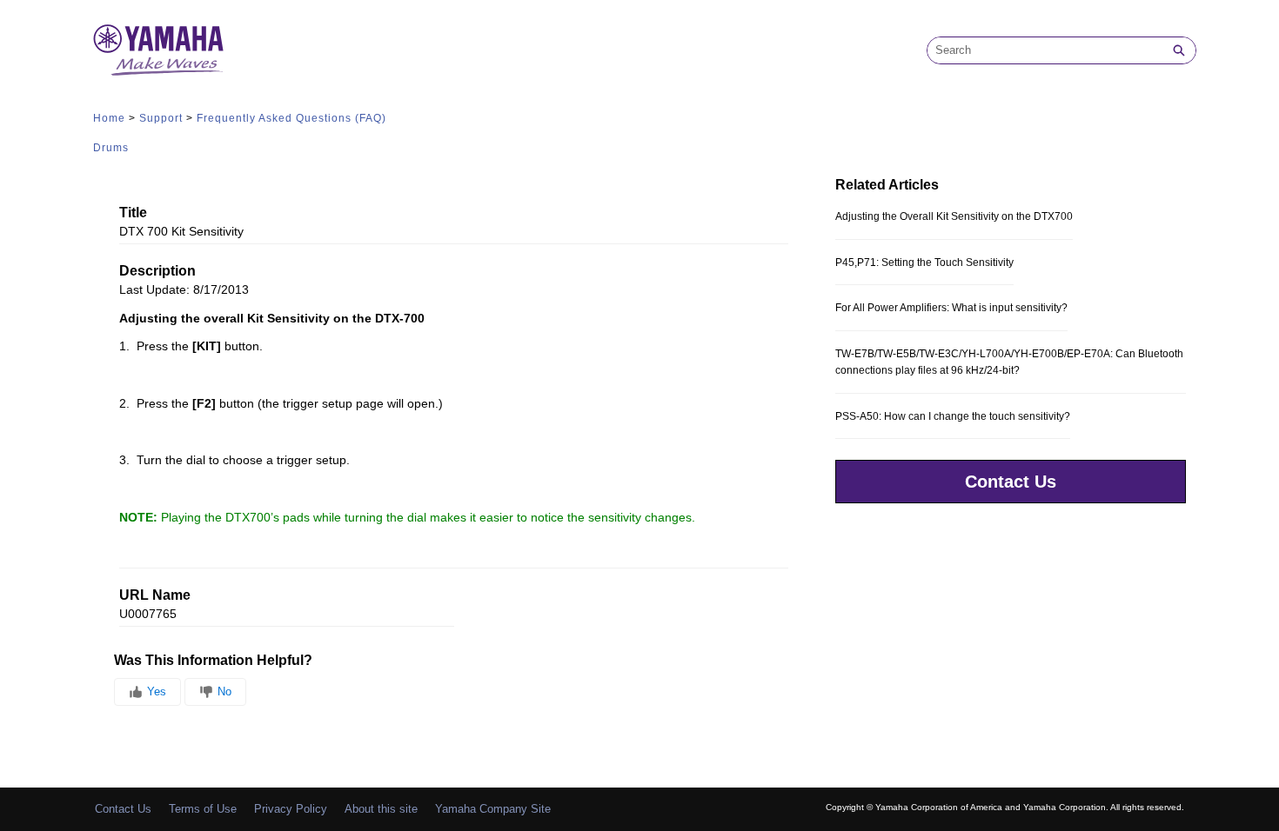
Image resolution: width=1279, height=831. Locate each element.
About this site (381, 808)
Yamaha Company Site (493, 808)
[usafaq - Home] (158, 50)
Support (161, 118)
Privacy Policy (290, 808)
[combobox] (1044, 50)
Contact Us (1010, 481)
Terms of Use (203, 808)
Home (109, 118)
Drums (111, 148)
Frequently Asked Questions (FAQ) (291, 118)
